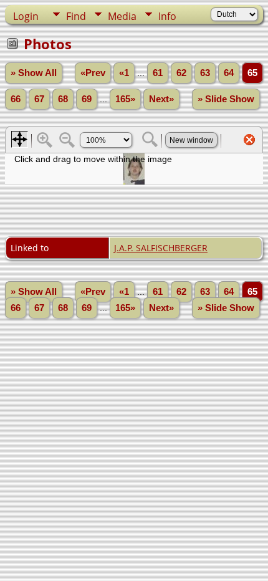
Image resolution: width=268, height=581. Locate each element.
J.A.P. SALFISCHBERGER (161, 248)
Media (122, 16)
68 (63, 99)
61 (158, 73)
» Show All (34, 73)
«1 (124, 73)
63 (205, 73)
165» (125, 99)
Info (167, 16)
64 (229, 73)
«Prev (92, 73)
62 (181, 73)
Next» (161, 99)
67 (39, 99)
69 (87, 99)
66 (16, 99)
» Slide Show (226, 99)
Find (76, 16)
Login (26, 16)
